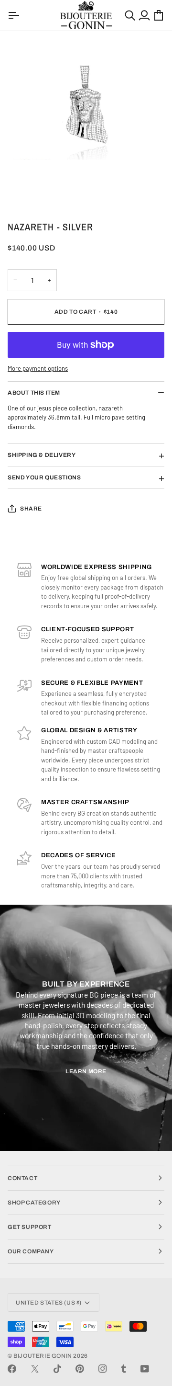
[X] (35, 1368)
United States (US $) (49, 1302)
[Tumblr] (123, 1368)
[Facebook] (12, 1368)
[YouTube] (144, 1368)
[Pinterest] (79, 1368)
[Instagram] (102, 1368)
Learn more (86, 1071)
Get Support (30, 1227)
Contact (22, 1178)
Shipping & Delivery (41, 455)
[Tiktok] (57, 1368)
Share (31, 508)
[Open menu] (15, 15)
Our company (31, 1251)
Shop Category (34, 1202)
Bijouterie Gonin (42, 1355)
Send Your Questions (44, 477)
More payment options (38, 368)
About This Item (34, 392)
